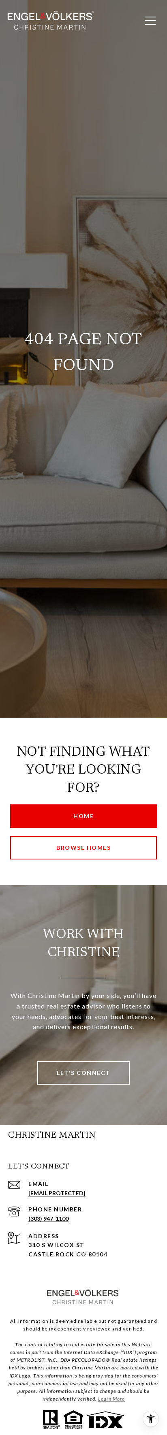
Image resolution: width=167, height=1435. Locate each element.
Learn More (111, 1399)
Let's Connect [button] (83, 1072)
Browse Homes (83, 847)
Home (83, 815)
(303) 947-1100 (48, 1218)
